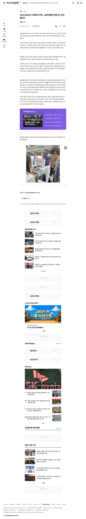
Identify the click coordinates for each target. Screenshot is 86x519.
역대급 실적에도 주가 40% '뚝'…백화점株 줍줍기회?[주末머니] (47, 250)
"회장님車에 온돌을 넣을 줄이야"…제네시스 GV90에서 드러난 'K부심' (49, 461)
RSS (39, 504)
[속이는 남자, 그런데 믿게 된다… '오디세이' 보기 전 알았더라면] (30, 455)
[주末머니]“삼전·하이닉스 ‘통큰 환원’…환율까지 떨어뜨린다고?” (48, 242)
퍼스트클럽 (24, 504)
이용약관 (53, 504)
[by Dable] (58, 428)
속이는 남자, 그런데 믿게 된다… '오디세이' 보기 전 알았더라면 (48, 452)
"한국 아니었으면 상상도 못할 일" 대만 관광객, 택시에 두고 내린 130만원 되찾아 (53, 122)
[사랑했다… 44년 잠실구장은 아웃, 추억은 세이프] (30, 472)
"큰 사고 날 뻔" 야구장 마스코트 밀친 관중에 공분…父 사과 (53, 126)
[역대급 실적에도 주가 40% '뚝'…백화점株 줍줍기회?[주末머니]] (29, 252)
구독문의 (30, 504)
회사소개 (5, 504)
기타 (24, 11)
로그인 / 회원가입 (73, 3)
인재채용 (18, 504)
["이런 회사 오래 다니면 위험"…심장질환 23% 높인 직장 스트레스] (29, 237)
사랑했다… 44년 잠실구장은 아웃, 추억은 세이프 (49, 469)
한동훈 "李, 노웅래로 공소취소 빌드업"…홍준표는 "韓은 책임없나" (47, 265)
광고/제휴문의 (12, 504)
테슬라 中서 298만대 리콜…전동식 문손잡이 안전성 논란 (47, 257)
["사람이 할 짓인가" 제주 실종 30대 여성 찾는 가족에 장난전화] (56, 404)
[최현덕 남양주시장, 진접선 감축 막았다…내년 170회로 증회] (56, 396)
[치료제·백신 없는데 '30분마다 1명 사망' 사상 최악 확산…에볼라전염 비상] (56, 412)
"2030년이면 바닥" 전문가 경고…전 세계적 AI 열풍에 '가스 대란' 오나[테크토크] (53, 118)
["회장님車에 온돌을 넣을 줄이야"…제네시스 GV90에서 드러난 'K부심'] (30, 464)
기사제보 (35, 504)
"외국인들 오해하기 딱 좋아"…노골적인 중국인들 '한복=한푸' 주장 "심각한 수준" (53, 115)
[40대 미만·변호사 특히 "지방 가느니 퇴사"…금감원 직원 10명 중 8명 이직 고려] (56, 420)
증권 (21, 11)
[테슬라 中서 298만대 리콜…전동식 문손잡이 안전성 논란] (29, 260)
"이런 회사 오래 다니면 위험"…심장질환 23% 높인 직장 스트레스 (48, 234)
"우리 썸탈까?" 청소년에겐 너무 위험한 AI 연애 (49, 477)
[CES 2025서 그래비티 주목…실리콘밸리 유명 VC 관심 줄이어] (43, 163)
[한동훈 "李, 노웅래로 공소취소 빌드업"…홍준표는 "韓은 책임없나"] (29, 268)
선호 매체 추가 (37, 26)
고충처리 (58, 504)
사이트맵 (64, 504)
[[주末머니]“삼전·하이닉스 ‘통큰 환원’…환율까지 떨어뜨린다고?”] (29, 244)
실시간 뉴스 (25, 3)
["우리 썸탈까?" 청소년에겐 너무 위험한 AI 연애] (30, 480)
